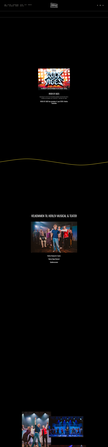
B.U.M (25, 4)
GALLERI (21, 4)
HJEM (5, 4)
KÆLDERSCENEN (16, 4)
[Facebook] (97, 5)
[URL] (103, 5)
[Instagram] (100, 5)
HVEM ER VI (30, 4)
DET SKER (9, 4)
